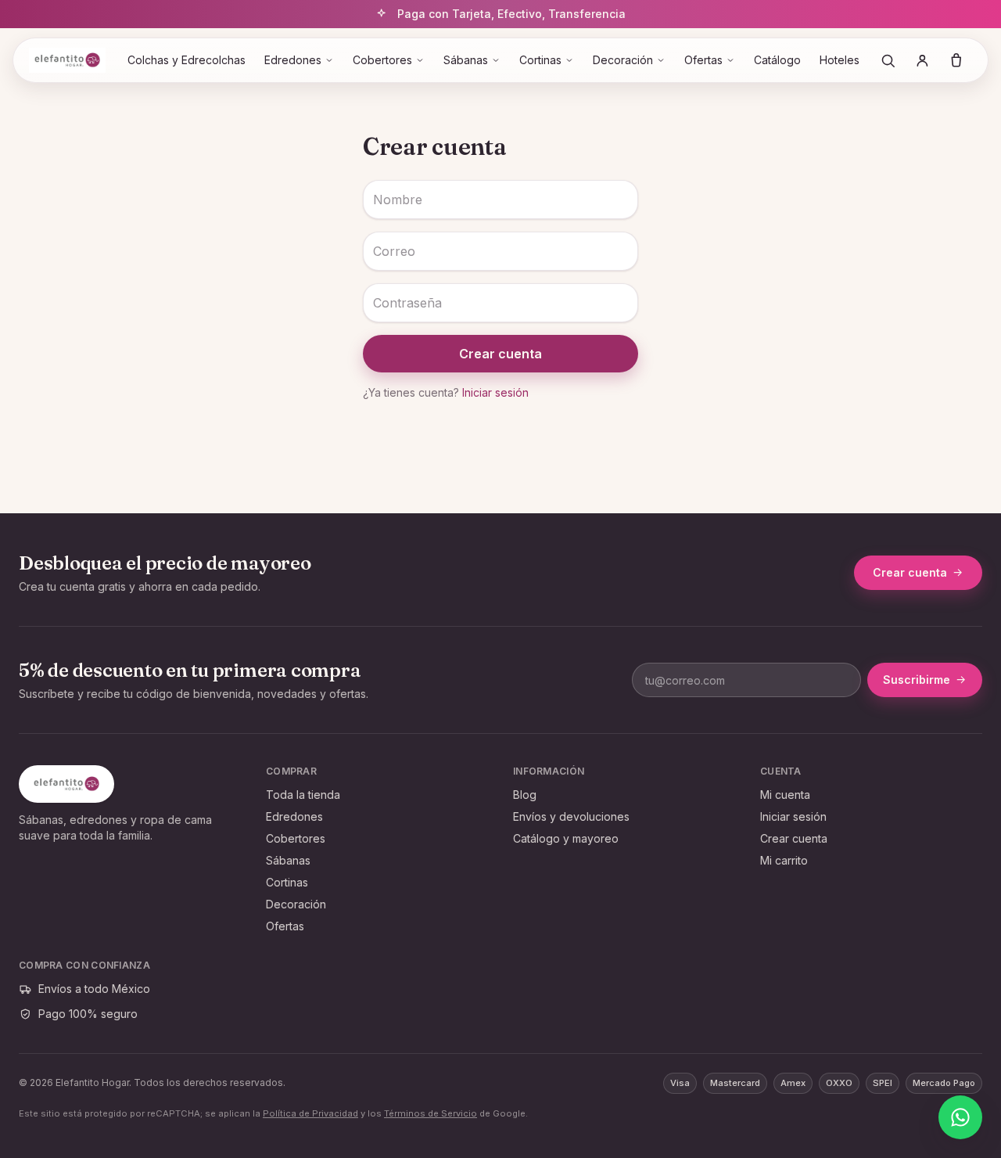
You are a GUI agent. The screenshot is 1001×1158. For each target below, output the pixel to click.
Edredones (292, 60)
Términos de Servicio (430, 1113)
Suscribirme (916, 679)
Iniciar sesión (495, 392)
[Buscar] (887, 60)
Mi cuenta (785, 794)
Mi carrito (784, 860)
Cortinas (540, 60)
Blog (524, 794)
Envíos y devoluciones (571, 816)
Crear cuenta (500, 353)
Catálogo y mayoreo (566, 838)
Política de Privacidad (310, 1113)
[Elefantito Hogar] (67, 60)
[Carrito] (956, 60)
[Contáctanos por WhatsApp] (960, 1117)
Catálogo (777, 60)
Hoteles (839, 60)
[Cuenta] (922, 60)
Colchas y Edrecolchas (186, 60)
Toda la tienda (303, 794)
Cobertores (382, 60)
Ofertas (703, 60)
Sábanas (465, 60)
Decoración (623, 60)
